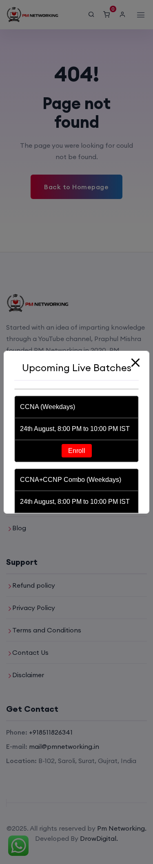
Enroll (76, 450)
